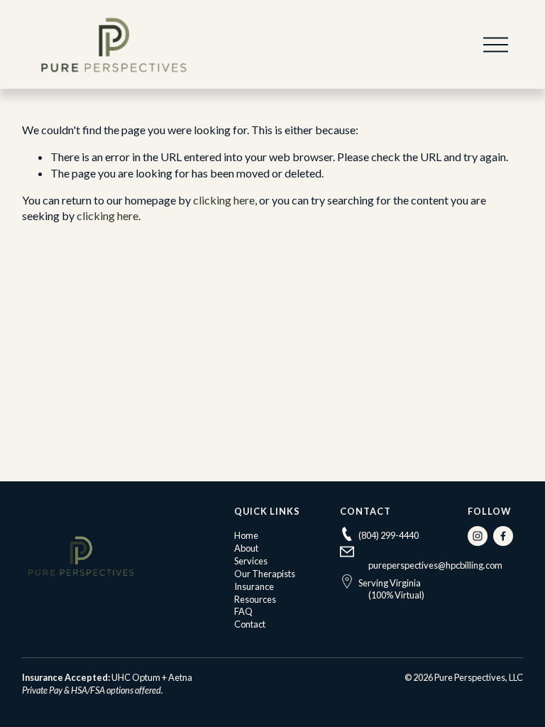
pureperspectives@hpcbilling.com (435, 565)
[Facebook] (503, 536)
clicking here (224, 200)
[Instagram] (478, 536)
